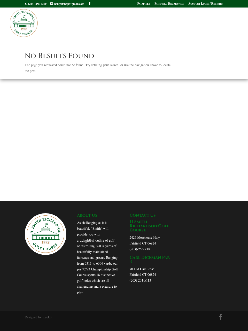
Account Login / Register (205, 4)
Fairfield (143, 4)
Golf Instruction (110, 17)
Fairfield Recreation (169, 4)
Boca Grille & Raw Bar (159, 17)
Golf (78, 17)
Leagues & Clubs (130, 29)
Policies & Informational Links (74, 29)
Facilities (54, 17)
